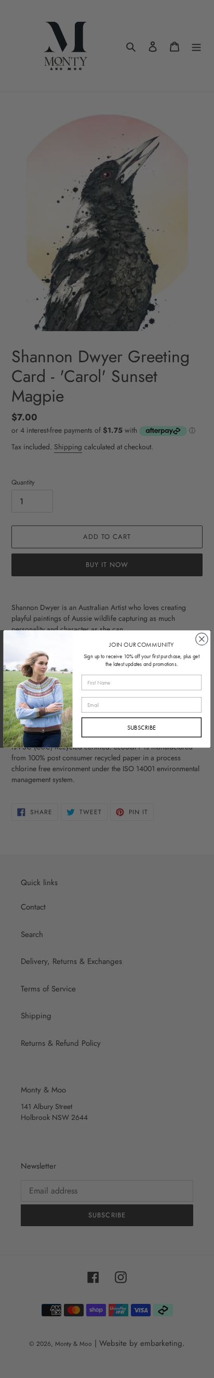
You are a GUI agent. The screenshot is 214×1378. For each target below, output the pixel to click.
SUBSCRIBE (141, 727)
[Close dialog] (202, 639)
